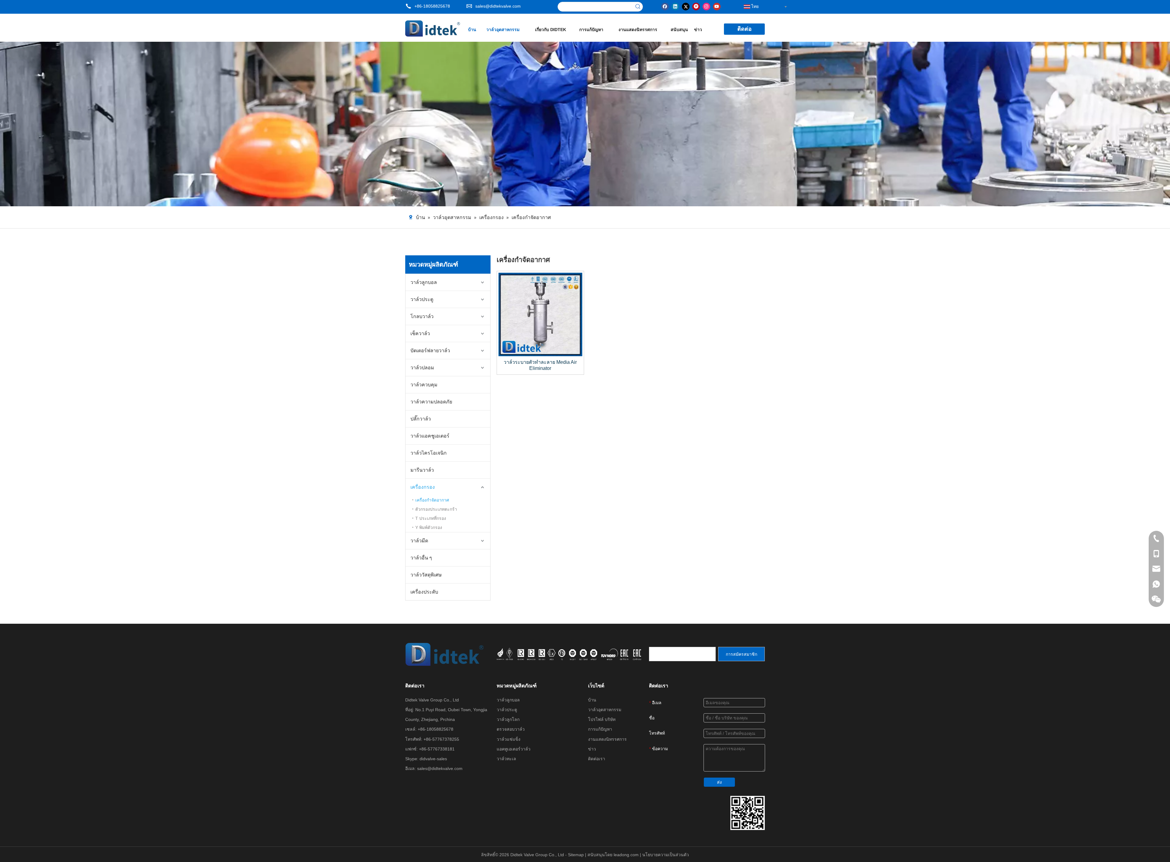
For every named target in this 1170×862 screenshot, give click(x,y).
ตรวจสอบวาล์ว (511, 729)
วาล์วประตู (421, 299)
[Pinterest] (696, 6)
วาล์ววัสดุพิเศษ (426, 574)
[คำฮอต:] (638, 6)
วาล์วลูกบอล (423, 282)
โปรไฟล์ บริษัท (601, 719)
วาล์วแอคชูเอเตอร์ (429, 435)
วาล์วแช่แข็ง (508, 739)
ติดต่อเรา (596, 758)
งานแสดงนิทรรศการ (607, 739)
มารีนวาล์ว (422, 470)
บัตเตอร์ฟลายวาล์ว (430, 350)
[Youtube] (717, 6)
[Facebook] (665, 6)
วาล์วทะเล (506, 758)
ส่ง (719, 782)
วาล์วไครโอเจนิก (428, 453)
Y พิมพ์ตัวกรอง (428, 527)
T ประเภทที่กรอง (430, 518)
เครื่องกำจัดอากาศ (432, 500)
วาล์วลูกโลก (508, 719)
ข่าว (592, 749)
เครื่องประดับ (424, 591)
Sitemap (576, 854)
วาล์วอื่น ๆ (421, 557)
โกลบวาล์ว (422, 316)
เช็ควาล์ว (420, 333)
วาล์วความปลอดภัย (431, 401)
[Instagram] (706, 6)
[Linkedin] (675, 6)
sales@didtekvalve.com (498, 6)
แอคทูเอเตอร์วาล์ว (513, 749)
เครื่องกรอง (422, 487)
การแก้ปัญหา (600, 729)
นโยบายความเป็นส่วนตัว (665, 854)
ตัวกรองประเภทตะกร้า (436, 509)
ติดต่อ (744, 29)
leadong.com (627, 854)
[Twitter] (686, 6)
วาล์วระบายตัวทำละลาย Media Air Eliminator (540, 365)
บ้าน (592, 699)
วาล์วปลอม (422, 367)
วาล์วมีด (419, 540)
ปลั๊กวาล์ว (420, 418)
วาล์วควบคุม (424, 384)
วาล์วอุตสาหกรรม (604, 709)
